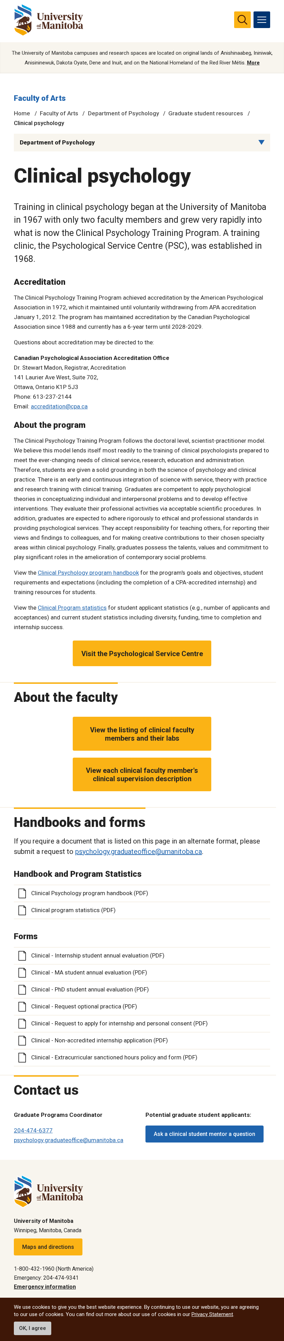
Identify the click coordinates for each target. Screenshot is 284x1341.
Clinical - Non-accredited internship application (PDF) (99, 1040)
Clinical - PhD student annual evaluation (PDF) (90, 989)
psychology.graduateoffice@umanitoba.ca (138, 851)
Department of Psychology (123, 113)
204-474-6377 (33, 1130)
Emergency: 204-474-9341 (46, 1277)
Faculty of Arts (40, 98)
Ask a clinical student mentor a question (204, 1134)
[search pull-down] (242, 19)
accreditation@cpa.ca (59, 406)
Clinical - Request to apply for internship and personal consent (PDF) (119, 1023)
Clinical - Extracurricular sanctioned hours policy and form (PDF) (114, 1057)
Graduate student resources (205, 113)
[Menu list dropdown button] (261, 142)
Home (22, 113)
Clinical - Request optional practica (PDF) (84, 1006)
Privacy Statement (212, 1314)
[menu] (262, 19)
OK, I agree (32, 1328)
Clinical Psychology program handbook (88, 572)
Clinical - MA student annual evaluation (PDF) (89, 972)
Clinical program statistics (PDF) (73, 910)
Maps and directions (48, 1247)
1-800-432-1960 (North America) (54, 1268)
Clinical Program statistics (72, 607)
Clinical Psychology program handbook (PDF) (89, 893)
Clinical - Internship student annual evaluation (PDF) (98, 955)
